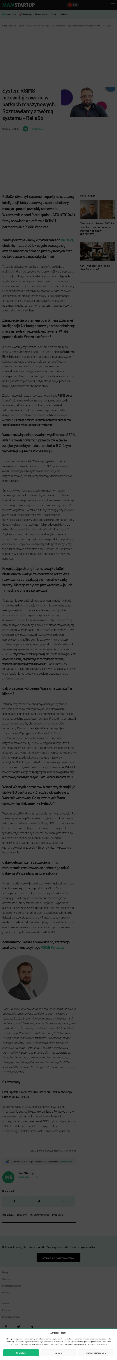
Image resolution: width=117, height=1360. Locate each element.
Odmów (58, 1352)
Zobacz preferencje (96, 1352)
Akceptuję (21, 1352)
